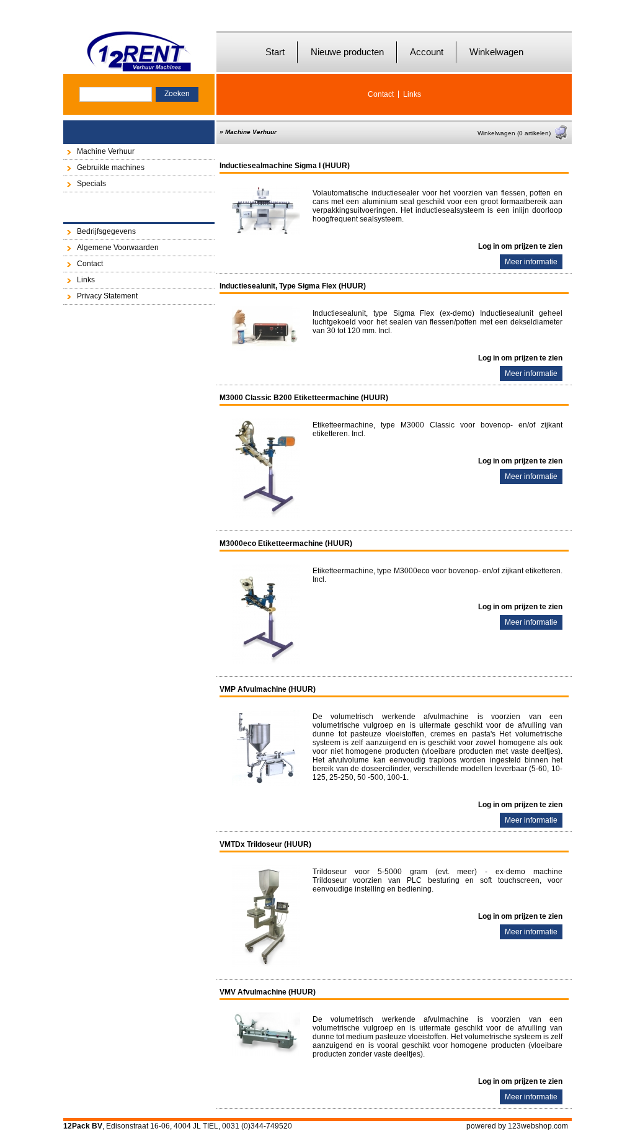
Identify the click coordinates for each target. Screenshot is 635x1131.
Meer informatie (531, 261)
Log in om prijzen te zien (520, 246)
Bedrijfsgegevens (106, 231)
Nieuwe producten (347, 52)
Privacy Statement (107, 296)
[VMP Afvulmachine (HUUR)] (266, 783)
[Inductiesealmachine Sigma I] (266, 232)
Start (275, 52)
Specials (91, 183)
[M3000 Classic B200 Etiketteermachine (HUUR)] (266, 515)
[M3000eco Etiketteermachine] (266, 661)
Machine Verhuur (106, 151)
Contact (381, 94)
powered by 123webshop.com (517, 1126)
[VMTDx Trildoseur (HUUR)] (266, 964)
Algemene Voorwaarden (118, 247)
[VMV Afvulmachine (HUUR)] (266, 1053)
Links (412, 94)
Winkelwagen (496, 52)
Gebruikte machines (110, 167)
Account (426, 52)
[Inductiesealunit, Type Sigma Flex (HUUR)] (266, 348)
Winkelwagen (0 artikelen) (514, 133)
